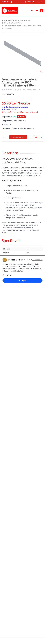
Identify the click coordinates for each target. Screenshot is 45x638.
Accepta (22, 280)
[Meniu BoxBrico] (36, 10)
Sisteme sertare (25, 20)
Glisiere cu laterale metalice (13, 23)
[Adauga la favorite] (36, 137)
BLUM (9, 124)
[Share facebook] (31, 137)
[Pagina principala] (10, 10)
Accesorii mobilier (11, 20)
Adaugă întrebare (33, 90)
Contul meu (30, 2)
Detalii (22, 117)
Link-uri (39, 2)
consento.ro (37, 260)
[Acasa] (2, 20)
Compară (7, 2)
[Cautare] (32, 10)
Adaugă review (19, 90)
